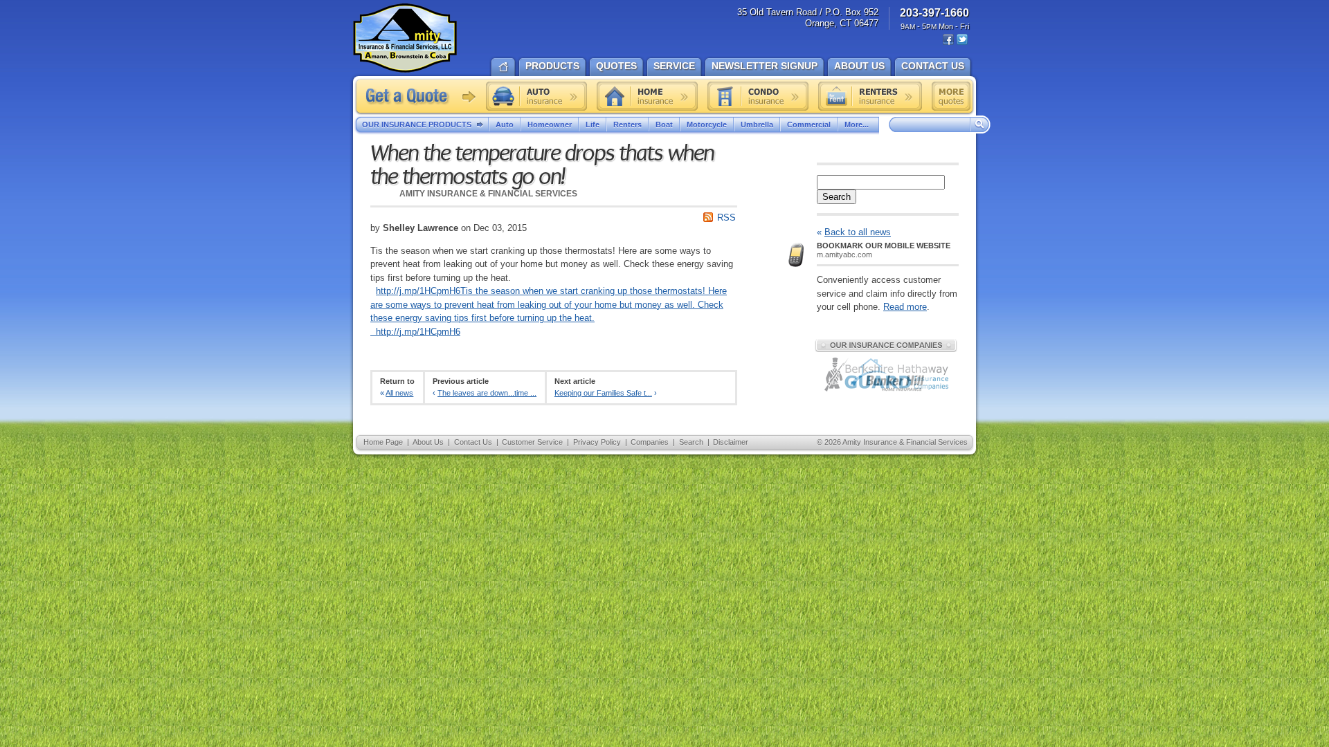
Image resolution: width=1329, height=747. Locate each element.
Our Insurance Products (416, 124)
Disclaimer (730, 442)
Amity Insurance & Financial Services (405, 38)
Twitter (962, 40)
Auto (505, 124)
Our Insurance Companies (886, 345)
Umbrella (757, 124)
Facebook (948, 40)
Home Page (383, 442)
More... (856, 124)
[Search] (980, 125)
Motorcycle (707, 124)
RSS (726, 217)
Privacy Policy (597, 442)
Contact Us (473, 442)
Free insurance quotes (951, 96)
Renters (627, 124)
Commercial (809, 124)
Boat (664, 124)
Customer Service (532, 442)
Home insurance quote (647, 96)
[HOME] (503, 65)
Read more (905, 307)
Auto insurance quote (536, 96)
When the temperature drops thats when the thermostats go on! (542, 165)
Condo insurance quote (757, 96)
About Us (428, 442)
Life (592, 124)
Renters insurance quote (870, 96)
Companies (650, 442)
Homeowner (549, 124)
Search (836, 197)
